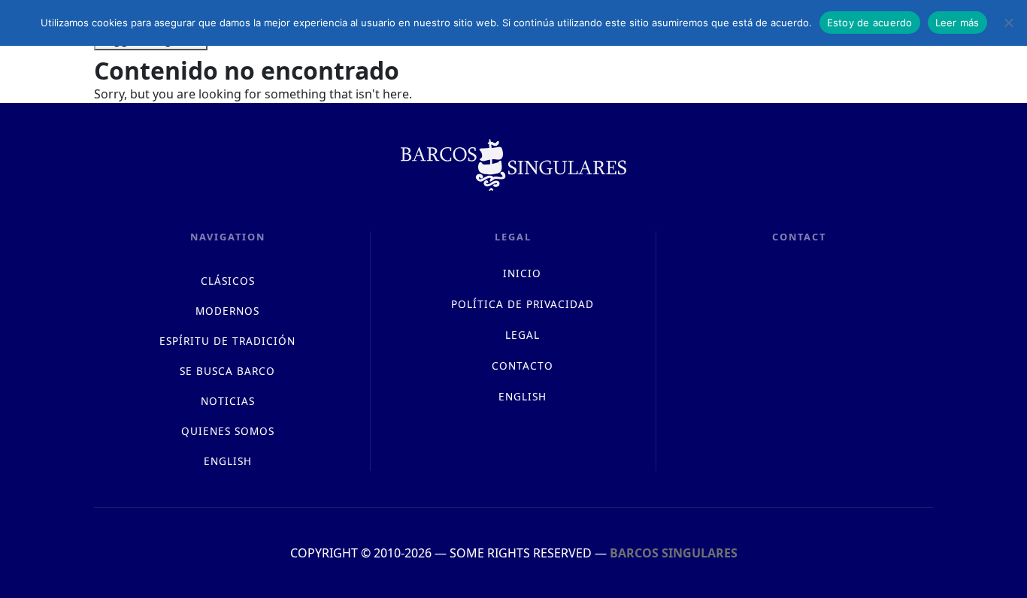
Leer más (957, 23)
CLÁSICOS (228, 280)
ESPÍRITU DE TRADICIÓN (227, 341)
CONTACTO (522, 365)
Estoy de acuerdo (870, 23)
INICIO (522, 273)
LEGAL (522, 335)
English (228, 461)
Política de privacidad (522, 304)
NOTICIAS (228, 401)
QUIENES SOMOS (227, 431)
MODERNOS (227, 311)
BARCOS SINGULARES (674, 553)
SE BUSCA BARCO (227, 371)
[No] (1008, 22)
